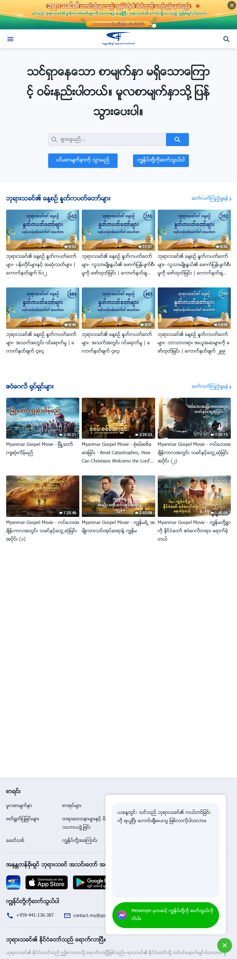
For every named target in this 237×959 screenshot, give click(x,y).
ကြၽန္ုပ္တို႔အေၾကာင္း (80, 841)
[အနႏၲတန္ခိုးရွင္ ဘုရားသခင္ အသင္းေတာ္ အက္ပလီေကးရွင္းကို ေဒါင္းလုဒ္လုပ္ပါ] (13, 882)
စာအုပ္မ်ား (71, 806)
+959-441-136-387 (35, 915)
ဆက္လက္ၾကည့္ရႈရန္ (210, 199)
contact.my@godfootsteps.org (104, 916)
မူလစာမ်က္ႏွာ (19, 806)
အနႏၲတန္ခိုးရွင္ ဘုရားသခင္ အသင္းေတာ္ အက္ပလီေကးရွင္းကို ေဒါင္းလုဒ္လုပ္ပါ (94, 865)
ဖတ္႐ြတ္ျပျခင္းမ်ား (22, 819)
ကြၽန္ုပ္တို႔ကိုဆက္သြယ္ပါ (161, 160)
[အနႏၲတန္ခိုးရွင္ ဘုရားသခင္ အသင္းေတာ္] (118, 38)
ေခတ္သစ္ (15, 841)
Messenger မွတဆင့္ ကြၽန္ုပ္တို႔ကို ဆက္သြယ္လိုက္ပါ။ (172, 915)
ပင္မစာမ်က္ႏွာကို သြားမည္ (83, 160)
